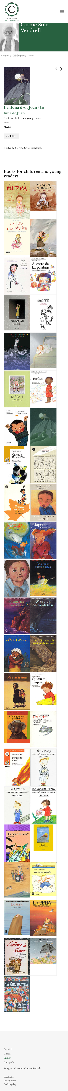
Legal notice (9, 1076)
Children (12, 136)
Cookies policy (10, 1084)
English (7, 1057)
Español (8, 1049)
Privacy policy (10, 1080)
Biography (6, 55)
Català (7, 1053)
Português (9, 1062)
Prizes (31, 55)
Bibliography (19, 55)
